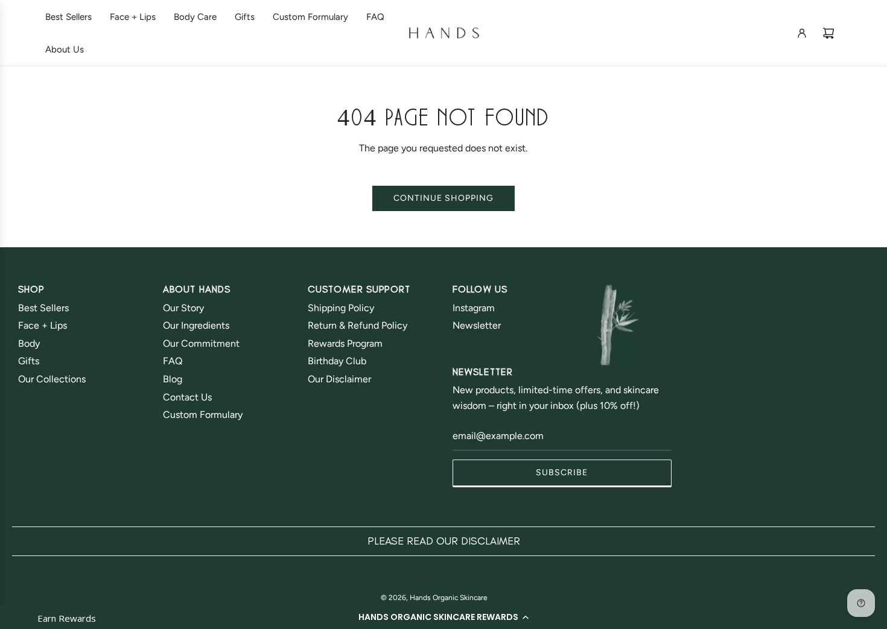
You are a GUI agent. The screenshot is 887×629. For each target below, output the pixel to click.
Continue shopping (443, 198)
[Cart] (828, 33)
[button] (443, 617)
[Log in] (802, 33)
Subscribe (562, 472)
